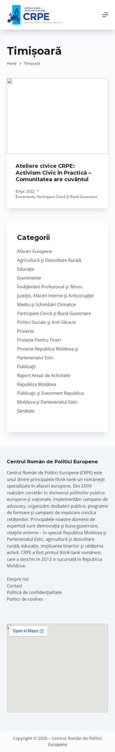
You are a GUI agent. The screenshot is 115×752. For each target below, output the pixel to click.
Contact (14, 586)
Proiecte (25, 331)
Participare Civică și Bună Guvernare (67, 196)
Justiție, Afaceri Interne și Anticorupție (55, 295)
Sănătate (25, 411)
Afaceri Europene (34, 251)
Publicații (26, 366)
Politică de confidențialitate (34, 592)
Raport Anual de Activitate (43, 375)
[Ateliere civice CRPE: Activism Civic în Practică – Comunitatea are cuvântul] (57, 116)
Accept (40, 744)
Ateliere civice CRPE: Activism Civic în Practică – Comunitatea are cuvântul (53, 173)
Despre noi (18, 579)
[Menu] (105, 15)
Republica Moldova (36, 384)
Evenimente (25, 196)
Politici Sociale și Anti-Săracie (46, 322)
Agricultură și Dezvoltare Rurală (49, 260)
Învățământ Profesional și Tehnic (50, 287)
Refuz (77, 744)
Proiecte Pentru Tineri (39, 340)
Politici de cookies (25, 599)
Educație (25, 269)
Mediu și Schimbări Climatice (46, 304)
